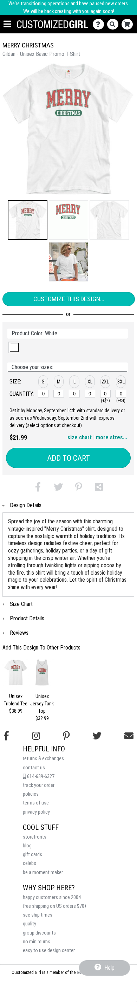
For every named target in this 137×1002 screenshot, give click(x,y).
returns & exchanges (43, 759)
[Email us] (128, 736)
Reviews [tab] (19, 632)
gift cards (32, 855)
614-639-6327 (40, 777)
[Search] (114, 24)
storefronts (34, 837)
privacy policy (36, 812)
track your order (38, 785)
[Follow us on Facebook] (6, 736)
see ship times (37, 915)
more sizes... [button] (111, 437)
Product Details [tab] (27, 618)
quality (29, 924)
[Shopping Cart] (129, 24)
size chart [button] (79, 437)
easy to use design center (49, 950)
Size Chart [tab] (21, 604)
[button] (27, 220)
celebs (29, 863)
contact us (34, 768)
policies (31, 794)
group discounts (39, 933)
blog (27, 846)
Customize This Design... (68, 299)
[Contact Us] (100, 24)
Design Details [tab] (25, 505)
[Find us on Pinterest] (66, 736)
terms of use (36, 803)
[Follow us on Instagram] (36, 736)
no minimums (36, 942)
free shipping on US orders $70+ (55, 906)
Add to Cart (68, 458)
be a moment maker (43, 872)
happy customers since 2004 (52, 897)
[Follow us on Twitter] (97, 736)
